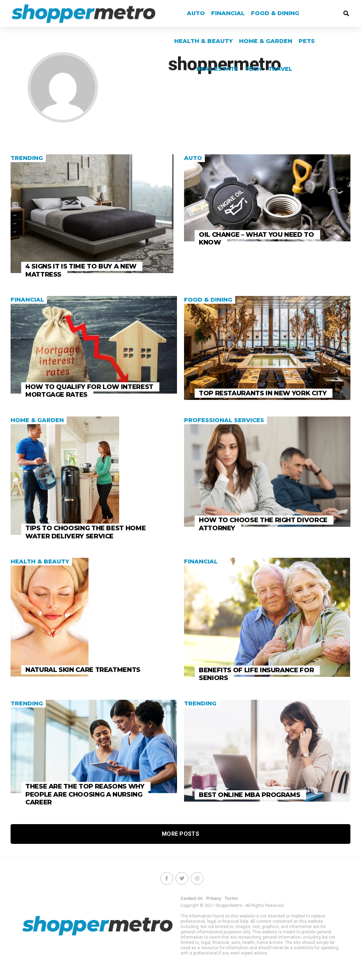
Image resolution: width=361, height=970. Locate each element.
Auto (196, 13)
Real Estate (217, 69)
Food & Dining (275, 13)
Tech (253, 69)
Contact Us (191, 898)
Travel (280, 69)
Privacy (213, 898)
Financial (228, 13)
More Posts (180, 833)
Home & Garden (265, 41)
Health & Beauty (203, 41)
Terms (231, 898)
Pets (307, 41)
